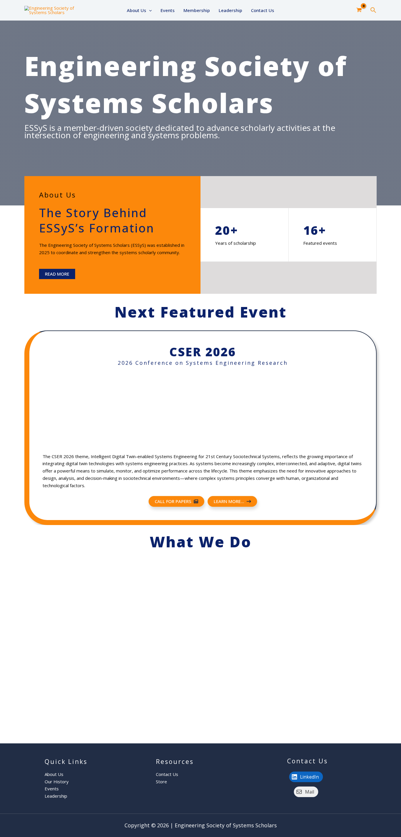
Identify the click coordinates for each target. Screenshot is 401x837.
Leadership (230, 10)
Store (161, 781)
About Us (136, 10)
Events (168, 10)
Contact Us (262, 10)
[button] (149, 10)
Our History (57, 781)
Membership (196, 10)
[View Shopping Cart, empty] (359, 10)
